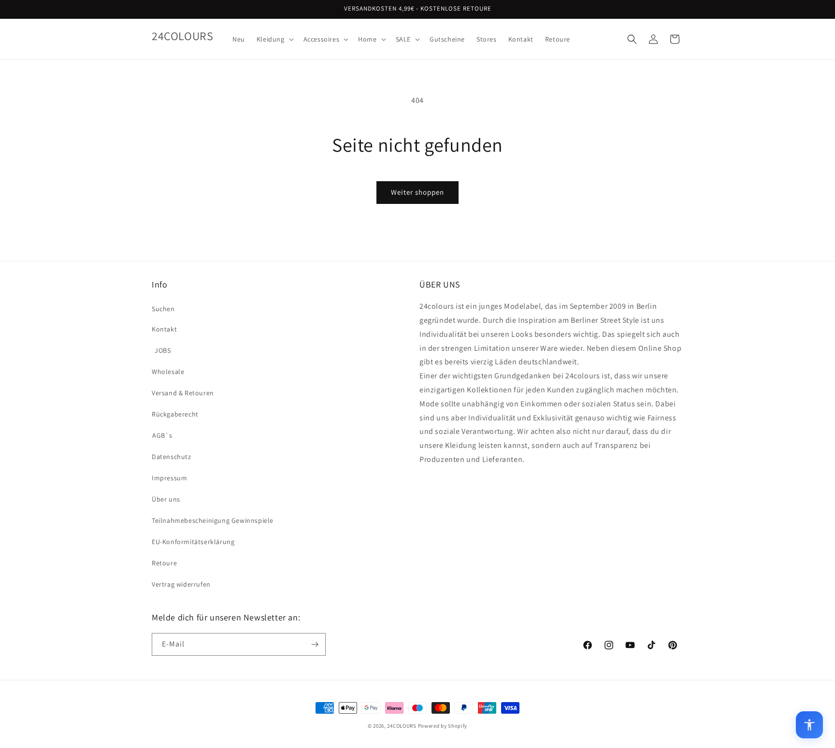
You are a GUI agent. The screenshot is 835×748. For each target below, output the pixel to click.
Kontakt (164, 329)
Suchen (163, 308)
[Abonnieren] (314, 644)
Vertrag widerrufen (181, 584)
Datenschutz (171, 456)
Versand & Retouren (183, 392)
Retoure (164, 563)
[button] (274, 39)
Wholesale (168, 371)
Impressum (169, 478)
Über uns (166, 499)
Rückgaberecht (175, 414)
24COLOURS (401, 725)
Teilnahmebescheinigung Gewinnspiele (213, 520)
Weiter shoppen (417, 192)
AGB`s (162, 435)
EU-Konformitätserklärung (193, 541)
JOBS (163, 350)
